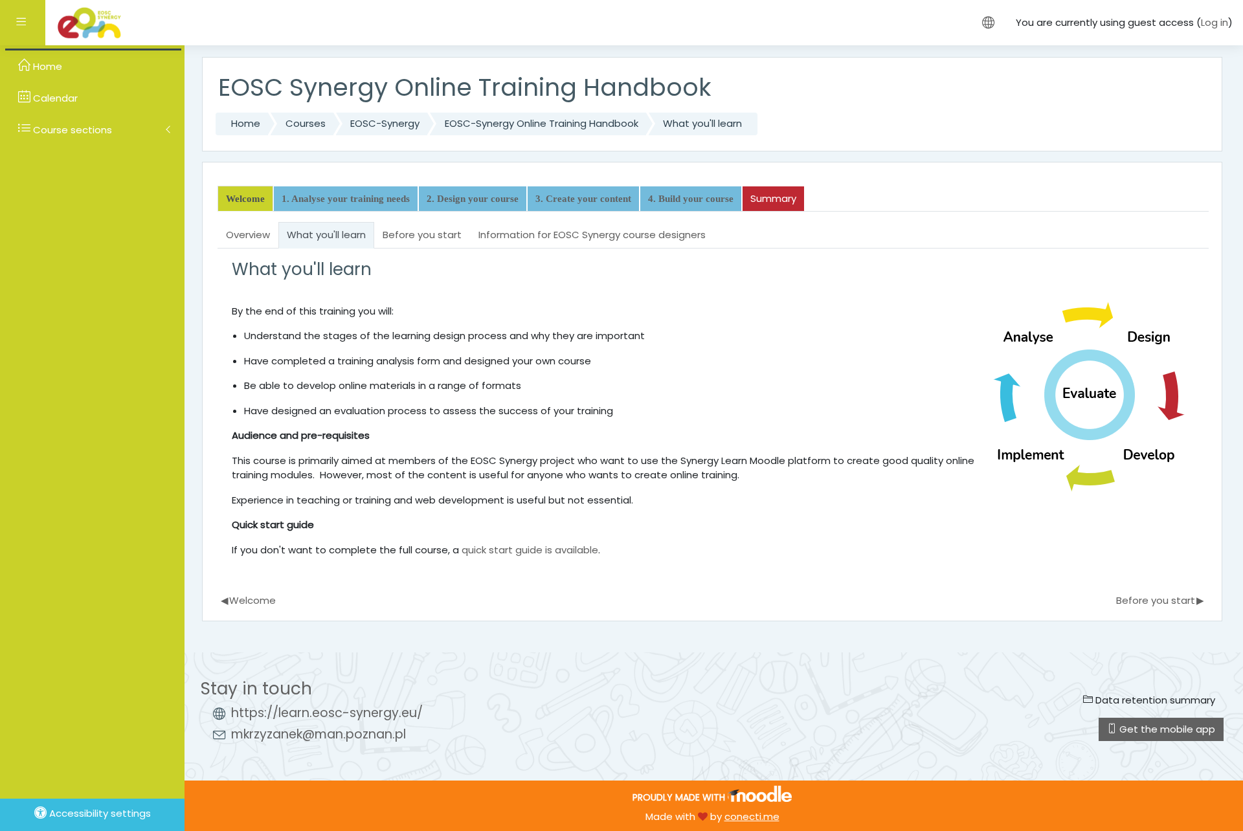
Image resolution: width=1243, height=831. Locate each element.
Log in (1214, 22)
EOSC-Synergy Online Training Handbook (541, 123)
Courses (306, 123)
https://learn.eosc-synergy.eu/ (327, 713)
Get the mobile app (1166, 729)
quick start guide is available (530, 550)
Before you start (1160, 600)
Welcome (248, 600)
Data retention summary (1154, 700)
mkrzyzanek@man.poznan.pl (318, 734)
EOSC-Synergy (385, 123)
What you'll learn (702, 123)
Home (245, 123)
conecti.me (751, 816)
